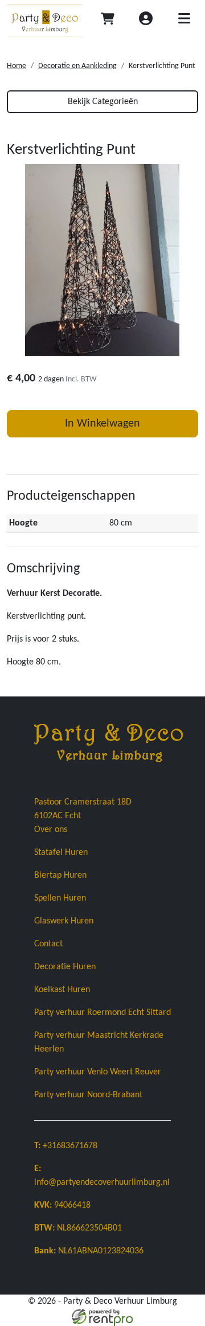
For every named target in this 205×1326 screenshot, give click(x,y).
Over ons (50, 829)
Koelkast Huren (62, 989)
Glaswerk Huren (63, 921)
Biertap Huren (60, 875)
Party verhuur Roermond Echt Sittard (102, 1012)
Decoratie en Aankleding (77, 66)
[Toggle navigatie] (184, 20)
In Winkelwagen (102, 423)
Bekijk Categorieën (103, 101)
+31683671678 (65, 1145)
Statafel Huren (61, 852)
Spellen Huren (60, 898)
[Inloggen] (146, 20)
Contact (48, 944)
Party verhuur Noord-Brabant (88, 1095)
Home (16, 66)
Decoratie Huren (65, 966)
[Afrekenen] (107, 20)
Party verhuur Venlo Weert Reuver (97, 1072)
